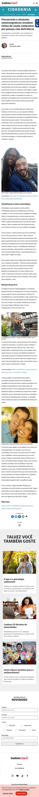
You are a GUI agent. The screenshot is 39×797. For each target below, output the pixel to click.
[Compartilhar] (12, 516)
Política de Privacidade (19, 784)
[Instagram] (12, 776)
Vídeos (18, 14)
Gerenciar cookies (8, 793)
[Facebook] (27, 776)
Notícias (6, 14)
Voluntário (22, 730)
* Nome (3, 707)
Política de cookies (24, 789)
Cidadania (19, 10)
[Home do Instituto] (9, 3)
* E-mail (4, 715)
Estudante (27, 725)
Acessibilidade (19, 768)
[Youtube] (17, 776)
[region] (19, 791)
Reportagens (31, 14)
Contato (19, 764)
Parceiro (9, 730)
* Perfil (3, 722)
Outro (34, 730)
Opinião (24, 14)
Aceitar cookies (21, 793)
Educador (12, 725)
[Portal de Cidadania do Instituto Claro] (19, 761)
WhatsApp (4, 735)
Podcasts (12, 14)
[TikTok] (22, 776)
